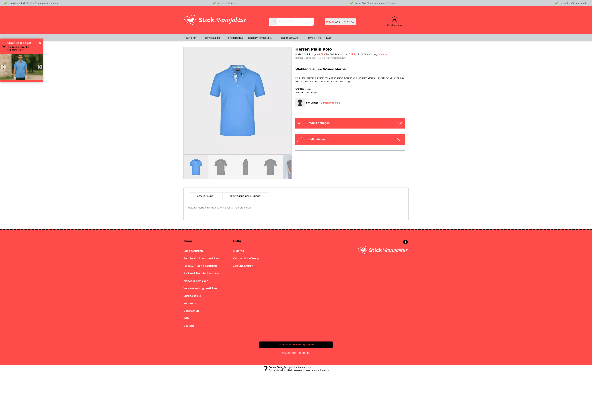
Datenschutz (191, 310)
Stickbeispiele (192, 295)
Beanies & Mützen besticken (201, 258)
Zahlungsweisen (243, 265)
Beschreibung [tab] (205, 196)
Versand (383, 54)
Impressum (190, 303)
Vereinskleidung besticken (200, 288)
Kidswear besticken (195, 280)
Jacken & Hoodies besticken (201, 273)
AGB (186, 318)
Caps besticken (193, 250)
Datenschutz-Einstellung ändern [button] (296, 344)
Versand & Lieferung (246, 258)
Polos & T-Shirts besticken (200, 265)
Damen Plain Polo (330, 102)
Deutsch (188, 325)
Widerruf (238, 250)
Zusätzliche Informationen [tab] (246, 196)
